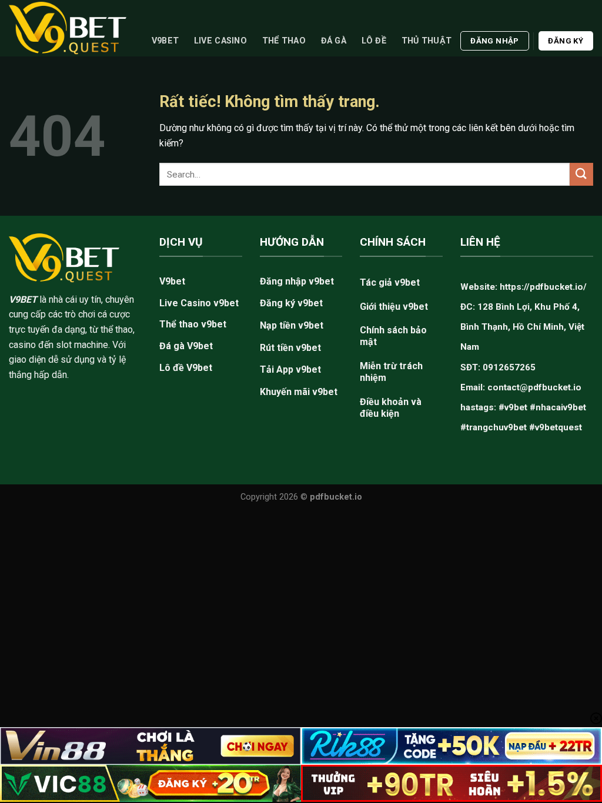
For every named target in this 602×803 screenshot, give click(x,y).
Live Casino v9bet (199, 303)
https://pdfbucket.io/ (543, 287)
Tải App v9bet (290, 369)
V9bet (165, 41)
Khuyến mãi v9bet (298, 391)
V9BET (23, 299)
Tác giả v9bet (390, 282)
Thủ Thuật (427, 41)
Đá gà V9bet (186, 346)
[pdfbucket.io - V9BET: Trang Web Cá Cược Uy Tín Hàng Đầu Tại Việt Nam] (67, 28)
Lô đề (374, 41)
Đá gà (333, 41)
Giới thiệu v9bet (394, 306)
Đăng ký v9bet (291, 303)
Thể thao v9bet (192, 324)
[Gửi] (581, 174)
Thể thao (284, 41)
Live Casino (220, 41)
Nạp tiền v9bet (291, 325)
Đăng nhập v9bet (297, 281)
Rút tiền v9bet (290, 347)
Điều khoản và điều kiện (391, 407)
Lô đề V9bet (185, 367)
